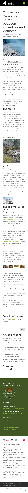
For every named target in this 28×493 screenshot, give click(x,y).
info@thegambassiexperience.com (12, 413)
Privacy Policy (8, 420)
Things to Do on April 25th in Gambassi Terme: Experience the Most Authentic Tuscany (13, 350)
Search (22, 329)
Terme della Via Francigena (12, 219)
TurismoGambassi (9, 34)
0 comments (15, 36)
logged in (12, 319)
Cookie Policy (8, 422)
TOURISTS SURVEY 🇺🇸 (10, 430)
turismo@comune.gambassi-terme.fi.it (13, 408)
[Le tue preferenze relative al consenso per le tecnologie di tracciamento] (25, 490)
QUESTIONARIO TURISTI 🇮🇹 (12, 428)
